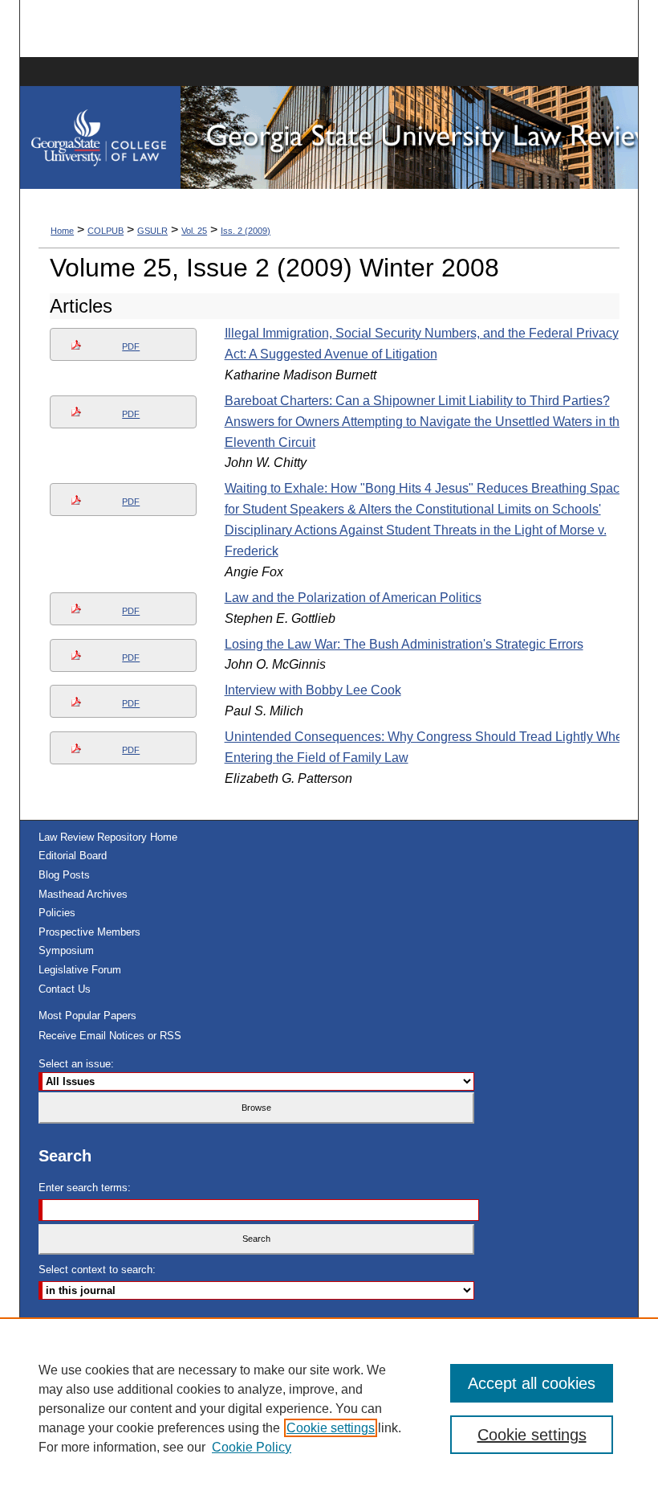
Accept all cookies (531, 1383)
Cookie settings (330, 1428)
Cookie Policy (251, 1447)
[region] (329, 1408)
